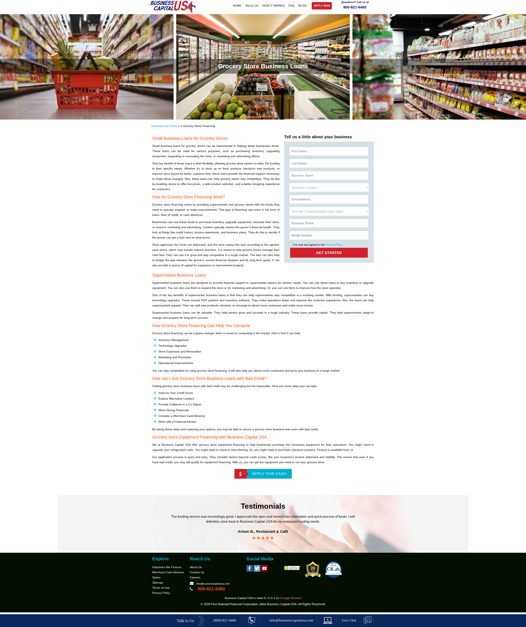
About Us (251, 5)
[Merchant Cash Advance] (173, 12)
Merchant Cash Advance (168, 572)
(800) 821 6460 (224, 620)
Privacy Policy (334, 244)
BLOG (302, 5)
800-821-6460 (354, 7)
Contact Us (197, 572)
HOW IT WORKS (273, 5)
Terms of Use (161, 587)
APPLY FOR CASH (269, 474)
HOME (237, 5)
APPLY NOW (322, 5)
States (156, 577)
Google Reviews (290, 598)
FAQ (291, 5)
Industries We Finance (166, 567)
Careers (195, 577)
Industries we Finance (165, 126)
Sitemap (157, 582)
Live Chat (349, 620)
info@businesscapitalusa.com (213, 583)
